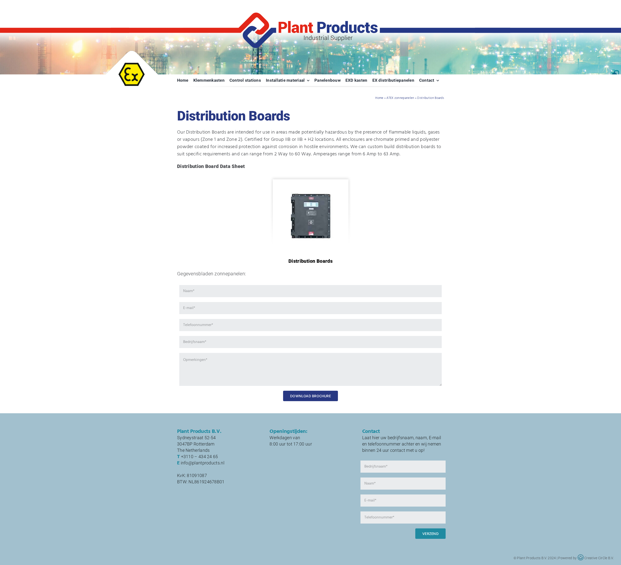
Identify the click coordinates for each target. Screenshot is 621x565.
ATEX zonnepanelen (400, 98)
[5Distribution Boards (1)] (310, 186)
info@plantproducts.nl (202, 462)
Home (379, 98)
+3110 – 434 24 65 (199, 456)
